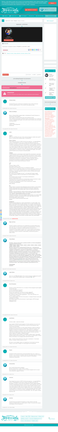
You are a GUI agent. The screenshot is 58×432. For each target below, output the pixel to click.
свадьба (52, 130)
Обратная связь (40, 15)
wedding (48, 111)
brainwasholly (12, 363)
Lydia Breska (11, 318)
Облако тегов (41, 416)
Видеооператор (48, 116)
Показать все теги (48, 136)
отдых (46, 128)
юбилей (50, 135)
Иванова (26, 53)
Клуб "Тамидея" (24, 15)
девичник (51, 124)
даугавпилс (47, 124)
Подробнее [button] (32, 4)
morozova (11, 377)
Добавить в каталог (32, 9)
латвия (54, 127)
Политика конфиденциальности (35, 418)
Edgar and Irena (12, 221)
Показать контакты (9, 40)
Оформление (51, 120)
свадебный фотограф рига (50, 130)
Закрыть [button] (52, 3)
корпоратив (51, 127)
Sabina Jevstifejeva (13, 111)
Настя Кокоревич (12, 283)
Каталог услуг (13, 15)
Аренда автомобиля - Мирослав (51, 75)
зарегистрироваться (13, 87)
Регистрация (52, 9)
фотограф (51, 131)
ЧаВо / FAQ (32, 15)
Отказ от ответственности (26, 420)
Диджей (52, 117)
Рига (49, 121)
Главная (5, 15)
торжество (47, 131)
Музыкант (51, 119)
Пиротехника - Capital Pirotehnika (51, 93)
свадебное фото (48, 129)
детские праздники (48, 126)
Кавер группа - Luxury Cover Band (52, 84)
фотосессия (50, 134)
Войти (47, 9)
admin (10, 132)
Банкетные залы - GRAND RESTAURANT (52, 89)
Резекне (46, 121)
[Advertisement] (21, 64)
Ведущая (8, 53)
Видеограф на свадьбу (49, 114)
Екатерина (22, 53)
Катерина (11, 53)
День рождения (48, 117)
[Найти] (55, 16)
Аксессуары (52, 111)
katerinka (39, 74)
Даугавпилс (18, 53)
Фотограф (47, 123)
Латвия (29, 53)
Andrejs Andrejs (12, 100)
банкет (50, 123)
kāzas (46, 111)
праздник (49, 128)
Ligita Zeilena (11, 272)
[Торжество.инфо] (10, 10)
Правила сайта (35, 420)
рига (52, 128)
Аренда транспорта (48, 112)
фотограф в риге (48, 132)
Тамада (15, 53)
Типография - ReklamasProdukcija (52, 79)
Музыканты (47, 120)
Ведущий (50, 113)
